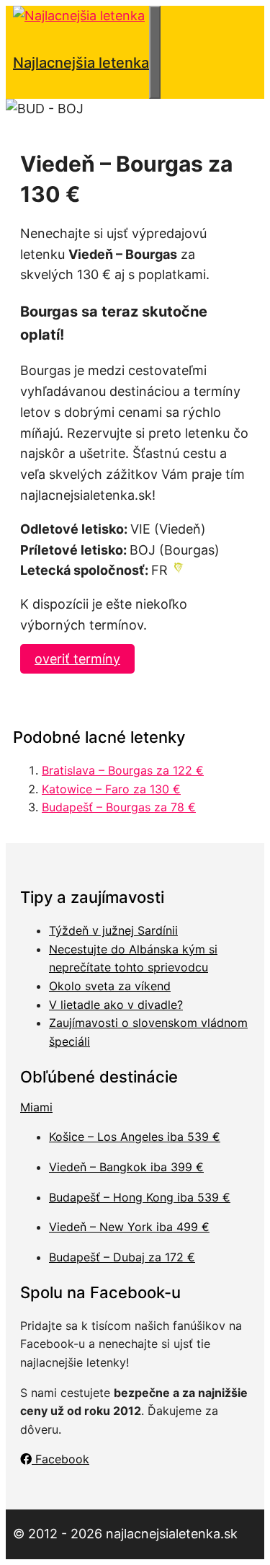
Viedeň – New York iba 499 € (129, 1227)
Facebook (60, 1459)
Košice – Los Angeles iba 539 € (134, 1136)
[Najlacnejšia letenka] (79, 15)
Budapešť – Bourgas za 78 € (119, 807)
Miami (36, 1107)
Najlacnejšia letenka (81, 62)
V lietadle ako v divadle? (116, 1004)
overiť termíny (77, 658)
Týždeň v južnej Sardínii (113, 930)
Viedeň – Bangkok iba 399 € (126, 1167)
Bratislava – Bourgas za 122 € (123, 770)
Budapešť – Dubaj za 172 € (122, 1257)
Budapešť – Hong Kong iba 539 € (139, 1197)
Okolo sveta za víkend (110, 986)
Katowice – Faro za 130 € (111, 789)
